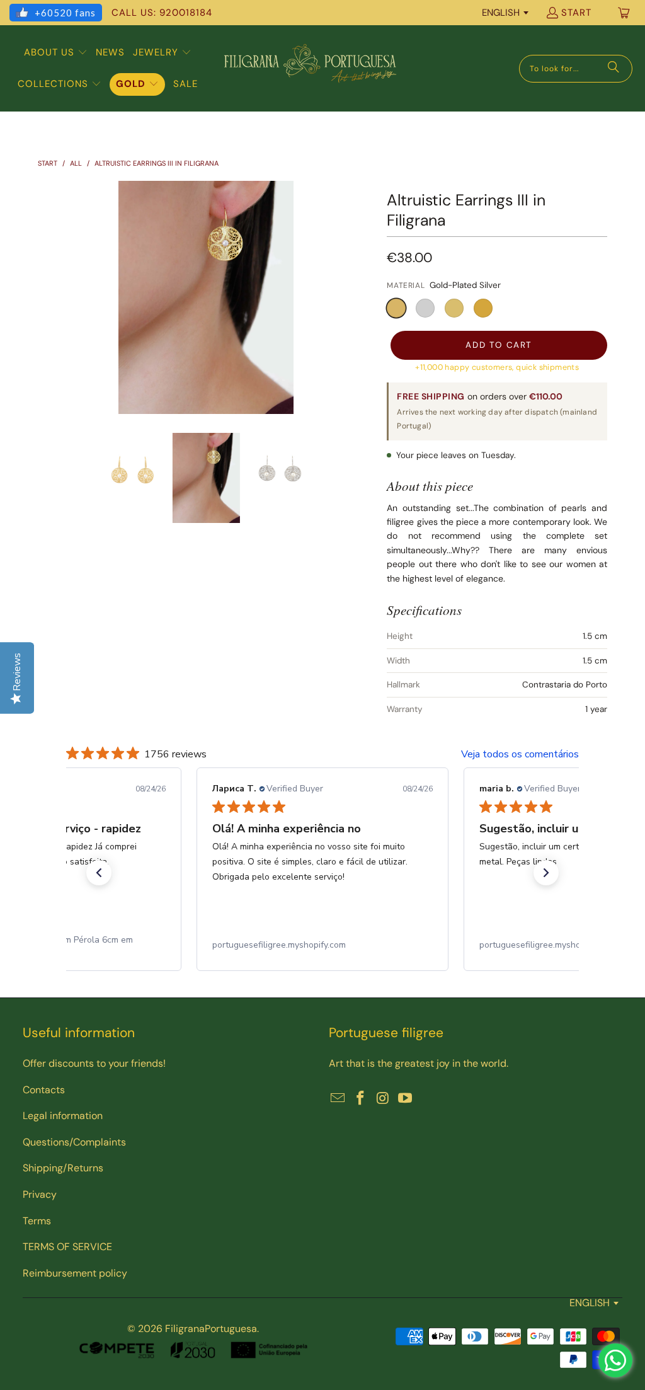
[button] (56, 53)
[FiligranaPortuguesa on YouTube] (405, 1099)
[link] (322, 945)
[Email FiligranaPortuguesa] (338, 1099)
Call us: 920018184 (161, 12)
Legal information (63, 1115)
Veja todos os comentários (520, 754)
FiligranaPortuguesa (211, 1328)
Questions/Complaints (74, 1142)
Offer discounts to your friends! (94, 1063)
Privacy (40, 1194)
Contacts (44, 1089)
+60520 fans (65, 12)
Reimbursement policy (75, 1273)
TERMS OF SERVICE (67, 1246)
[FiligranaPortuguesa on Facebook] (360, 1099)
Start (576, 12)
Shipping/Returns (63, 1168)
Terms (37, 1220)
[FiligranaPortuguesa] (310, 68)
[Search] (613, 69)
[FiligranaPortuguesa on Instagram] (383, 1099)
